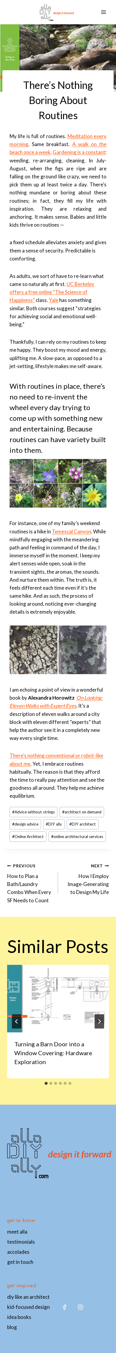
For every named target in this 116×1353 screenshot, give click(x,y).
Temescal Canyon (71, 531)
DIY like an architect (28, 1297)
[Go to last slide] (16, 1021)
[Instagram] (80, 1307)
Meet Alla (17, 1232)
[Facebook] (64, 1307)
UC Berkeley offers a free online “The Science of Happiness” (52, 292)
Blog (12, 1327)
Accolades (18, 1252)
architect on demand (81, 812)
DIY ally (54, 824)
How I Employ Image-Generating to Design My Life (88, 879)
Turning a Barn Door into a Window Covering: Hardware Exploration (53, 1052)
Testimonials (21, 1242)
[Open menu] (103, 12)
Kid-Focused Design (28, 1307)
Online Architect (28, 836)
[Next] (99, 1021)
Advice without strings (33, 812)
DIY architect (82, 824)
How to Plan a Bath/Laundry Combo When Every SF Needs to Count (29, 883)
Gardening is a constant (79, 152)
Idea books (19, 1317)
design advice (25, 824)
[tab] (46, 1083)
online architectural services (77, 836)
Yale (53, 300)
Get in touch (20, 1262)
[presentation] (58, 998)
